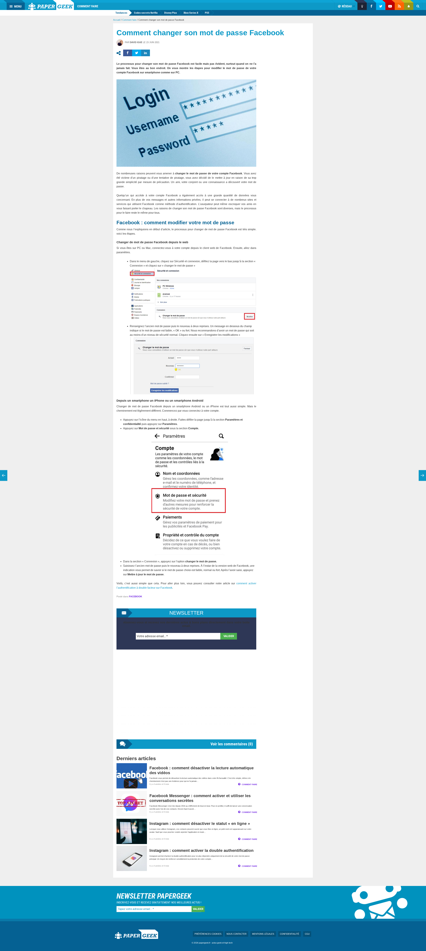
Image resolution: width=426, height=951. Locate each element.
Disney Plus (170, 12)
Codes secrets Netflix (146, 12)
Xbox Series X (191, 12)
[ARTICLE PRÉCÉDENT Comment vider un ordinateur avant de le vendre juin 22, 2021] (3, 475)
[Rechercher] (418, 6)
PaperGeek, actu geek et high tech (51, 5)
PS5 (207, 12)
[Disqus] (186, 697)
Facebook (135, 596)
